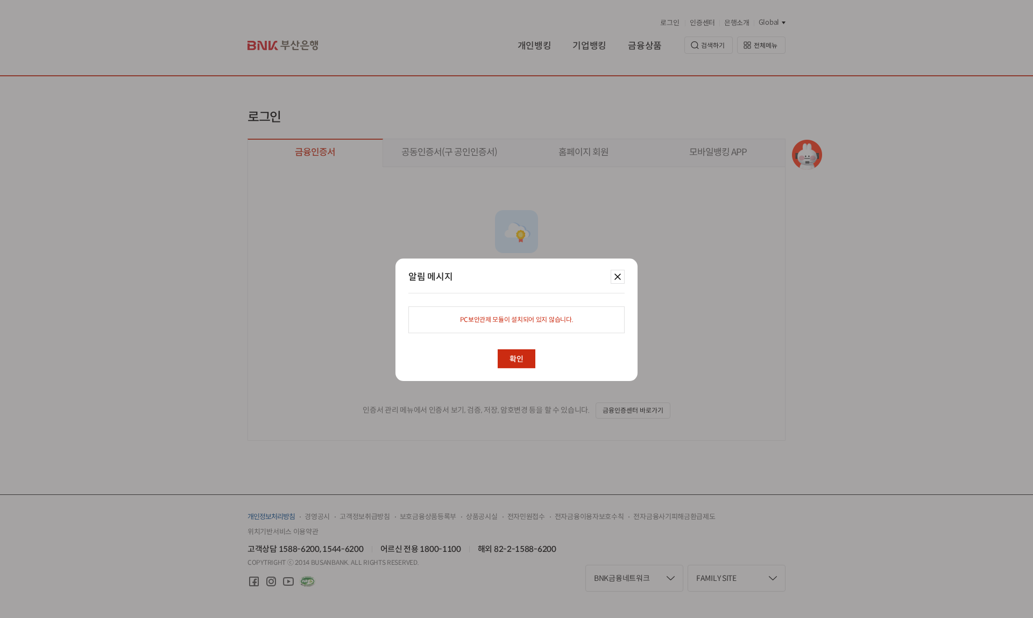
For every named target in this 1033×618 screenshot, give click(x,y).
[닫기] (615, 275)
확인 (516, 359)
